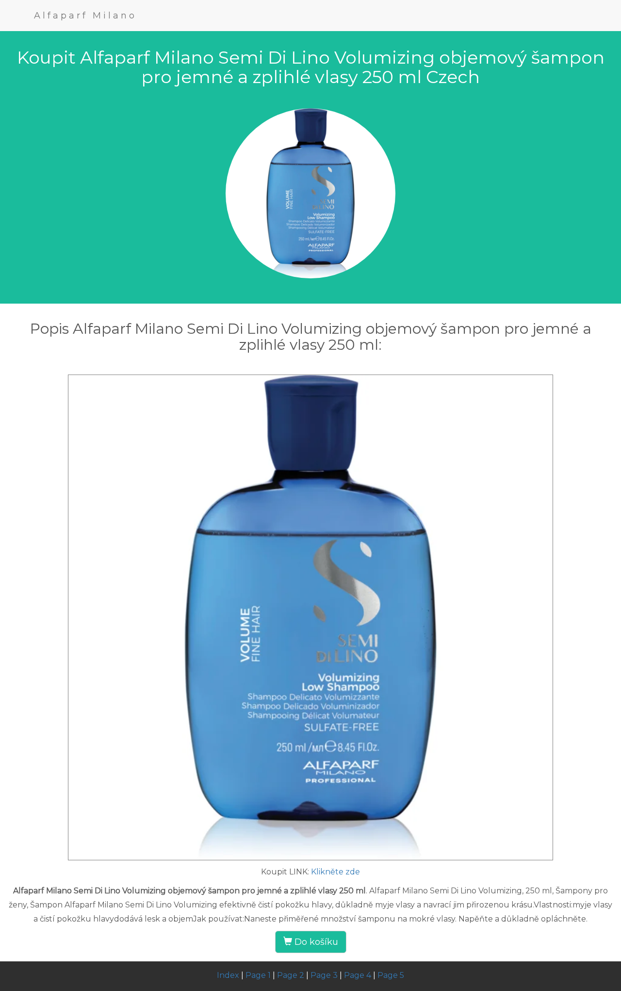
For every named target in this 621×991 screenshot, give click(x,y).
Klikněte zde (335, 871)
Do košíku (315, 942)
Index (228, 975)
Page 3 (324, 975)
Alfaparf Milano (85, 15)
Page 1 (258, 975)
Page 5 (390, 975)
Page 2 (290, 975)
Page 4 (357, 975)
